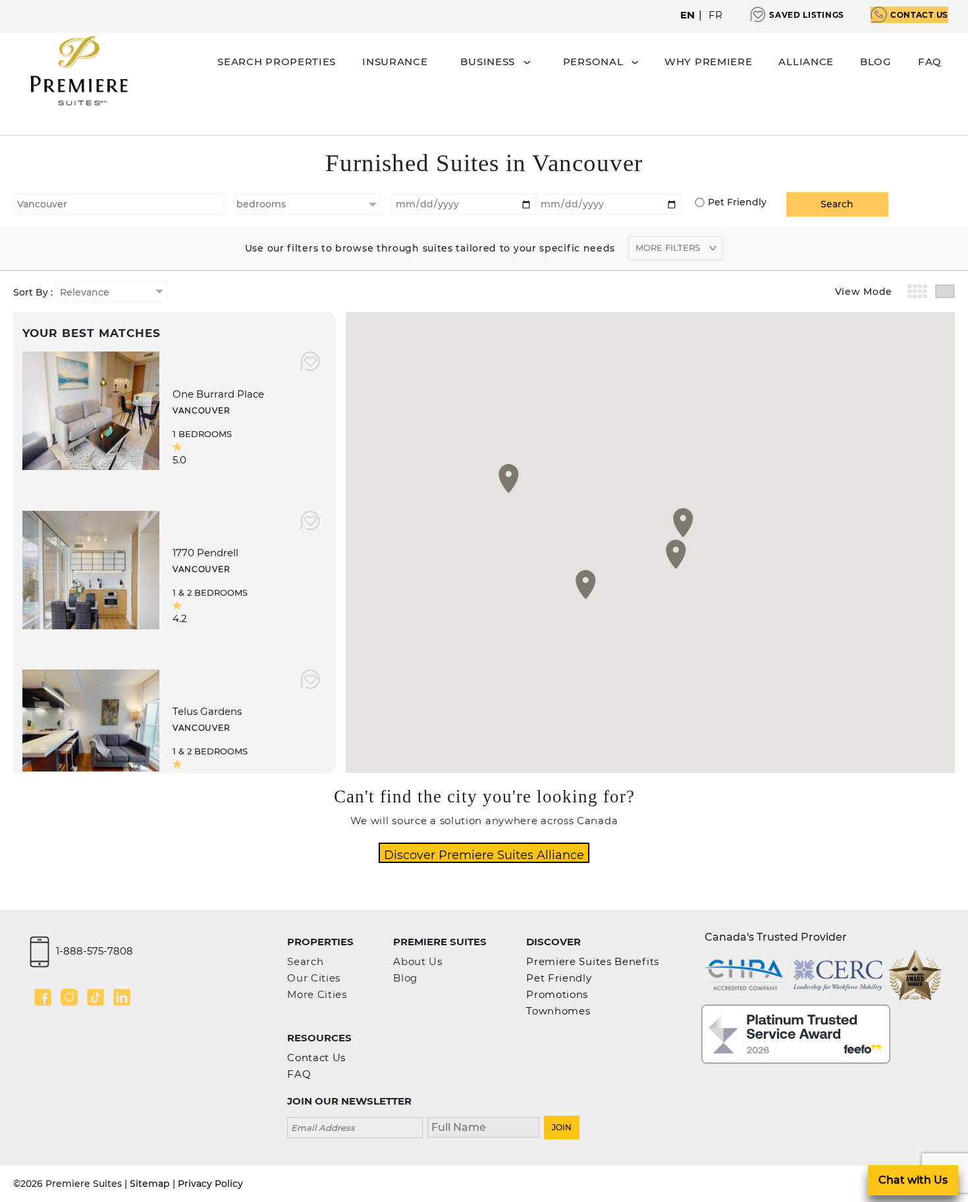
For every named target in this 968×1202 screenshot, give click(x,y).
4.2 (180, 618)
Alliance (806, 61)
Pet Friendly (737, 202)
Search (305, 961)
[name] (483, 1126)
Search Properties (276, 61)
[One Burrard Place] (90, 410)
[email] (355, 1126)
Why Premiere (708, 61)
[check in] (464, 203)
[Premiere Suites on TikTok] (95, 997)
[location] (119, 203)
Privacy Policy (210, 1183)
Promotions (557, 994)
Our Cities (313, 978)
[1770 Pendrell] (90, 568)
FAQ (930, 61)
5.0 (179, 460)
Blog (876, 61)
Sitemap (150, 1183)
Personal (593, 61)
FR (716, 15)
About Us (418, 961)
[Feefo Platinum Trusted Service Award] (795, 1033)
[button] (586, 584)
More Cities (317, 994)
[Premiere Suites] (79, 71)
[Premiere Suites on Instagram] (69, 997)
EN (687, 15)
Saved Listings (806, 15)
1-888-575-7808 (94, 951)
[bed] (308, 204)
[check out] (609, 203)
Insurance (394, 61)
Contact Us (919, 15)
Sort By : (34, 292)
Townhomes (558, 1011)
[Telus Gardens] (90, 727)
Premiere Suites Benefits (592, 961)
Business (487, 61)
